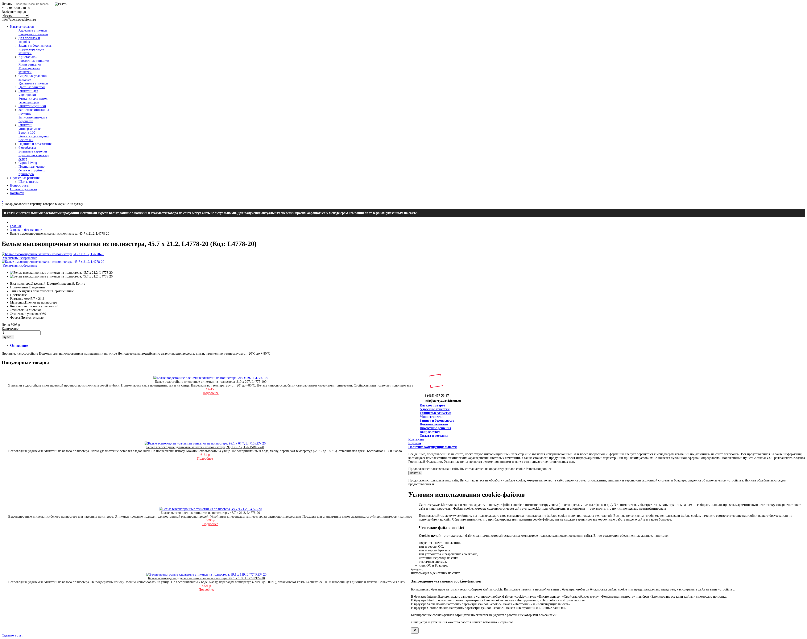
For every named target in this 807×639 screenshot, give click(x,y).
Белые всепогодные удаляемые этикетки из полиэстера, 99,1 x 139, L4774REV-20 (206, 578)
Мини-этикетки (431, 416)
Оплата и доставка (434, 435)
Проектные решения (435, 428)
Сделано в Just (12, 635)
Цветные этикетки (434, 424)
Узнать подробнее (538, 469)
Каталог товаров (433, 405)
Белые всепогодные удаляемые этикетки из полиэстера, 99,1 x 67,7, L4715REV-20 (205, 447)
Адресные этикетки (435, 409)
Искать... (8, 3)
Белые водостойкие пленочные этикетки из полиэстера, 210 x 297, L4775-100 (210, 381)
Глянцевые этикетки (435, 413)
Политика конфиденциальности (432, 447)
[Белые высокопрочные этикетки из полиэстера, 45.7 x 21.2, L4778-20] (61, 273)
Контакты (416, 439)
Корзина (414, 443)
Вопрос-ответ (430, 432)
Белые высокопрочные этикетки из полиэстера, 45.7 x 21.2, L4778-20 (210, 512)
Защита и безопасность (437, 420)
